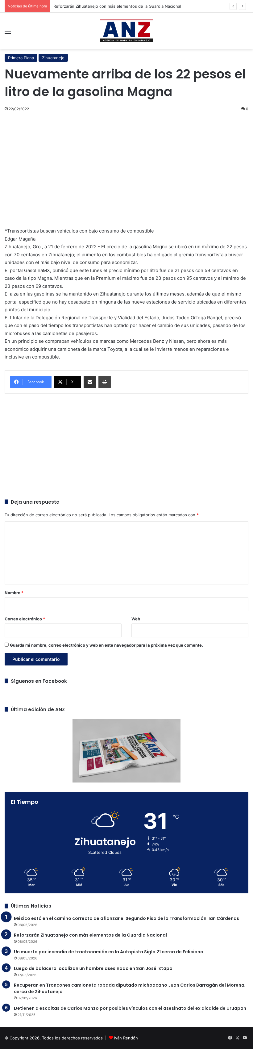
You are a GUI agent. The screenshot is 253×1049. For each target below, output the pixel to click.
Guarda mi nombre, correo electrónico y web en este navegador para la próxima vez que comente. (106, 645)
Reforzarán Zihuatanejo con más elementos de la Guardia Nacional (117, 6)
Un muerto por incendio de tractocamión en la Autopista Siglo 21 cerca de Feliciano (108, 952)
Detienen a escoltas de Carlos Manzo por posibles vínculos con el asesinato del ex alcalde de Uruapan (130, 1008)
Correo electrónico (25, 618)
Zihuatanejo (53, 57)
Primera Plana (21, 57)
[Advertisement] (126, 162)
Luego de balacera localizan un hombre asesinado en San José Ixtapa (93, 968)
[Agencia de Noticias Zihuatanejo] (126, 31)
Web (135, 618)
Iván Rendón (126, 1037)
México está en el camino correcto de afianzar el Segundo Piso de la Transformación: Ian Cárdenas (126, 918)
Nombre (14, 592)
